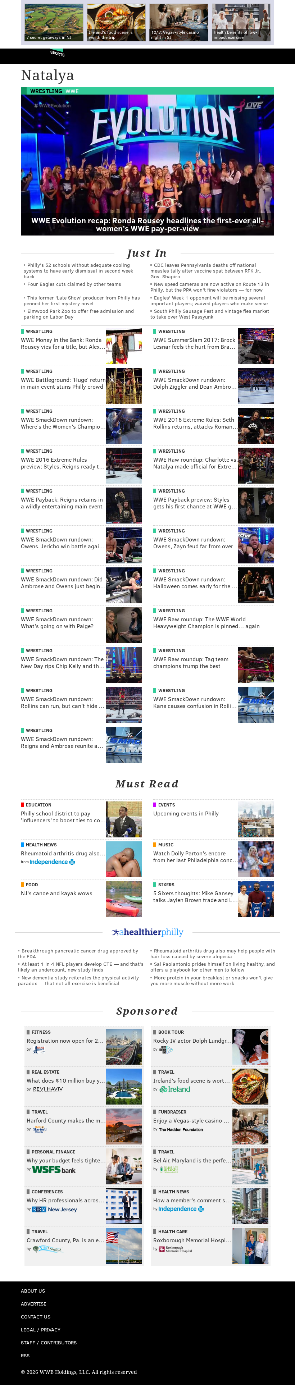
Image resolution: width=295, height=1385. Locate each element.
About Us (33, 1290)
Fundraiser (172, 1112)
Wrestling (46, 91)
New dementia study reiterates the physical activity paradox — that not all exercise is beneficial (78, 980)
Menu (283, 56)
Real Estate (45, 1072)
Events (166, 804)
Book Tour (171, 1032)
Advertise (33, 1303)
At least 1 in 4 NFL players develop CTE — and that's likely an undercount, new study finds (81, 966)
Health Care (172, 1231)
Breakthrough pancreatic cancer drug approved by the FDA (78, 953)
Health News (41, 844)
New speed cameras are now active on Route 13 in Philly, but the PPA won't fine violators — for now (209, 286)
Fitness (41, 1032)
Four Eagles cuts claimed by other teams (74, 283)
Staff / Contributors (49, 1342)
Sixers (166, 884)
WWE (72, 91)
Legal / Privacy (40, 1329)
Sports (57, 53)
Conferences (47, 1191)
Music (165, 844)
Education (38, 804)
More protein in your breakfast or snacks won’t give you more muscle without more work (211, 980)
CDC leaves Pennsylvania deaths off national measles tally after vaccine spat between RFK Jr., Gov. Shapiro (206, 270)
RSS (25, 1355)
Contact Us (35, 1316)
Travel (166, 1072)
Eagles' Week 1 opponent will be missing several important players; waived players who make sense (209, 300)
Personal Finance (53, 1151)
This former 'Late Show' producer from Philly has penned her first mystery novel (82, 300)
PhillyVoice (17, 56)
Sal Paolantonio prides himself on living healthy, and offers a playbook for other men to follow (212, 966)
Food (32, 884)
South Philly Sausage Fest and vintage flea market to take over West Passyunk (209, 313)
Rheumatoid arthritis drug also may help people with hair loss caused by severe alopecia (212, 953)
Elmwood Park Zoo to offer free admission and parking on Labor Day (79, 313)
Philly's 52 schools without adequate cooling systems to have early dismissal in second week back (78, 270)
